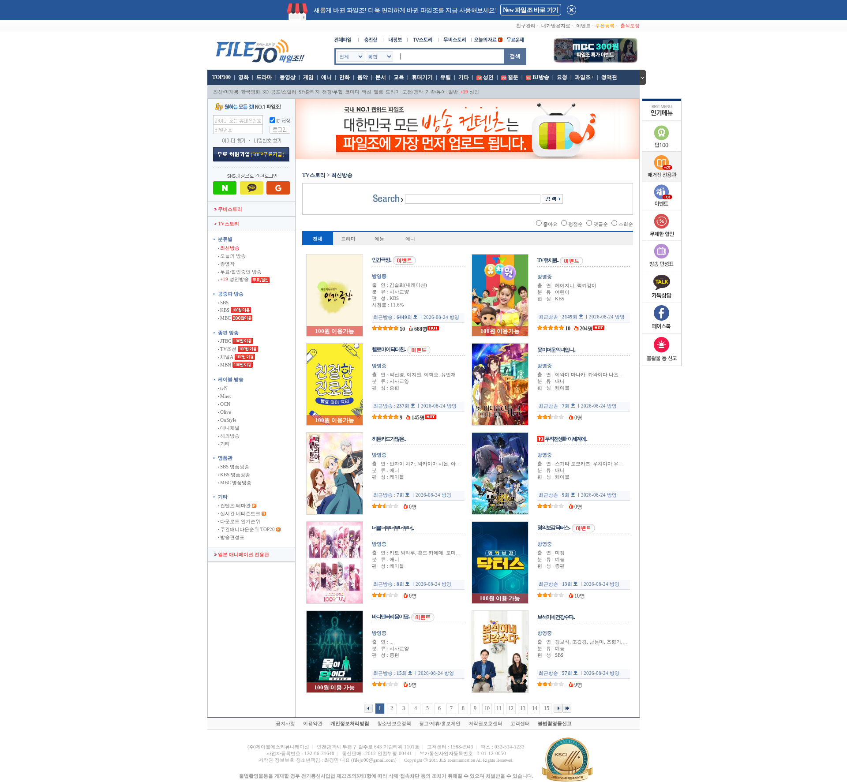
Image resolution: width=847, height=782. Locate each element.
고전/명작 (412, 91)
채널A (226, 356)
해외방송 (229, 435)
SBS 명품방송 (234, 466)
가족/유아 (435, 91)
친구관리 (526, 25)
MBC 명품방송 (235, 482)
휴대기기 (422, 77)
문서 (380, 77)
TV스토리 (228, 223)
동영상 (288, 77)
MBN (225, 364)
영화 (243, 77)
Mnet (225, 396)
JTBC (225, 341)
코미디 (352, 91)
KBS (224, 310)
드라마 (264, 77)
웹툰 (513, 77)
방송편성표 (231, 537)
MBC (225, 318)
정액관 (609, 77)
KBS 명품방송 (234, 474)
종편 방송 (228, 332)
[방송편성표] (661, 270)
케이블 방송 (231, 379)
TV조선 (227, 349)
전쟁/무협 (332, 91)
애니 (326, 77)
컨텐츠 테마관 (235, 505)
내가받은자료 (555, 25)
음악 (362, 77)
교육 (399, 77)
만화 (344, 77)
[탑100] (661, 150)
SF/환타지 (309, 91)
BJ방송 (540, 77)
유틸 (445, 77)
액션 (366, 91)
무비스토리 (229, 209)
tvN (223, 388)
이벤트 (583, 25)
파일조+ (584, 77)
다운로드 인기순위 (239, 521)
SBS (224, 302)
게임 (308, 77)
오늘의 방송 (232, 255)
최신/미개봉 (226, 91)
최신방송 (229, 248)
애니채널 (229, 427)
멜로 (378, 91)
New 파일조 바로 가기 (530, 10)
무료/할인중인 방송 (240, 271)
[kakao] (661, 301)
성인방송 (235, 279)
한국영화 (250, 91)
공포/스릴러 (283, 91)
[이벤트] (661, 208)
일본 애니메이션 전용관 (243, 554)
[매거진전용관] (661, 179)
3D (265, 91)
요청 (562, 77)
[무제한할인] (661, 239)
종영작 (227, 263)
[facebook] (661, 332)
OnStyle (227, 420)
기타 (463, 77)
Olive (225, 412)
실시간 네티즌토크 (239, 513)
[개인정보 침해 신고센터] (661, 362)
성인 (488, 77)
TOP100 (221, 77)
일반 (453, 91)
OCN (224, 404)
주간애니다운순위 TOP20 (247, 529)
